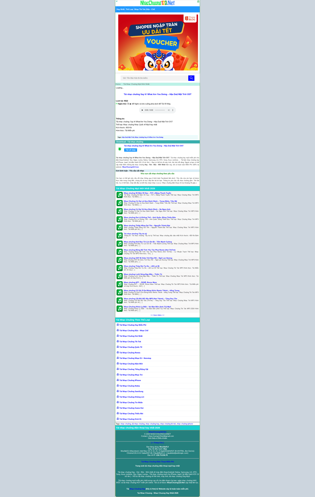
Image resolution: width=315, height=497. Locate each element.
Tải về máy (131, 150)
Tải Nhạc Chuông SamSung (131, 391)
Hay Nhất (121, 9)
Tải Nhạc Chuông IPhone (130, 380)
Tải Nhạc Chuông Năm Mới (131, 364)
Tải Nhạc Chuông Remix (129, 353)
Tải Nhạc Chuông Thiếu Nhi (131, 413)
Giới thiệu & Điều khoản (157, 438)
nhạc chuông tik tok (168, 424)
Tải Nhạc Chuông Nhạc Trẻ (130, 375)
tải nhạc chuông (138, 424)
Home (118, 84)
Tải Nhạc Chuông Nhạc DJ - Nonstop (135, 358)
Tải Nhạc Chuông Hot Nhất (130, 336)
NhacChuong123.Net (157, 432)
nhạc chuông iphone (185, 424)
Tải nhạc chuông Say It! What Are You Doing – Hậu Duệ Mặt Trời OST (157, 94)
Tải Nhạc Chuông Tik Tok (130, 342)
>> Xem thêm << (157, 315)
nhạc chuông (126, 424)
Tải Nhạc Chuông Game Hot (131, 408)
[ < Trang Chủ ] (157, 443)
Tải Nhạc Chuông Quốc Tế (130, 347)
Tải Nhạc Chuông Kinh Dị (130, 419)
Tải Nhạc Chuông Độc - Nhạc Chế (133, 330)
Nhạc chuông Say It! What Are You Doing (149, 137)
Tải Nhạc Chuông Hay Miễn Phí (132, 325)
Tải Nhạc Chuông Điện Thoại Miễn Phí (157, 462)
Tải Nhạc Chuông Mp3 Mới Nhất (136, 84)
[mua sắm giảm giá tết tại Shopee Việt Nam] (157, 70)
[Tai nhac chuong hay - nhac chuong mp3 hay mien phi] (157, 5)
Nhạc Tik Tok (139, 9)
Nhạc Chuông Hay (137, 489)
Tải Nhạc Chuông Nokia (129, 386)
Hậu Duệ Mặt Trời (128, 137)
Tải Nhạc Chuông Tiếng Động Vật (133, 369)
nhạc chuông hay (152, 424)
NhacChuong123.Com (130, 167)
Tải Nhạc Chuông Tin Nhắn (131, 402)
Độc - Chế (150, 9)
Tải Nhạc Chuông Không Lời (131, 397)
